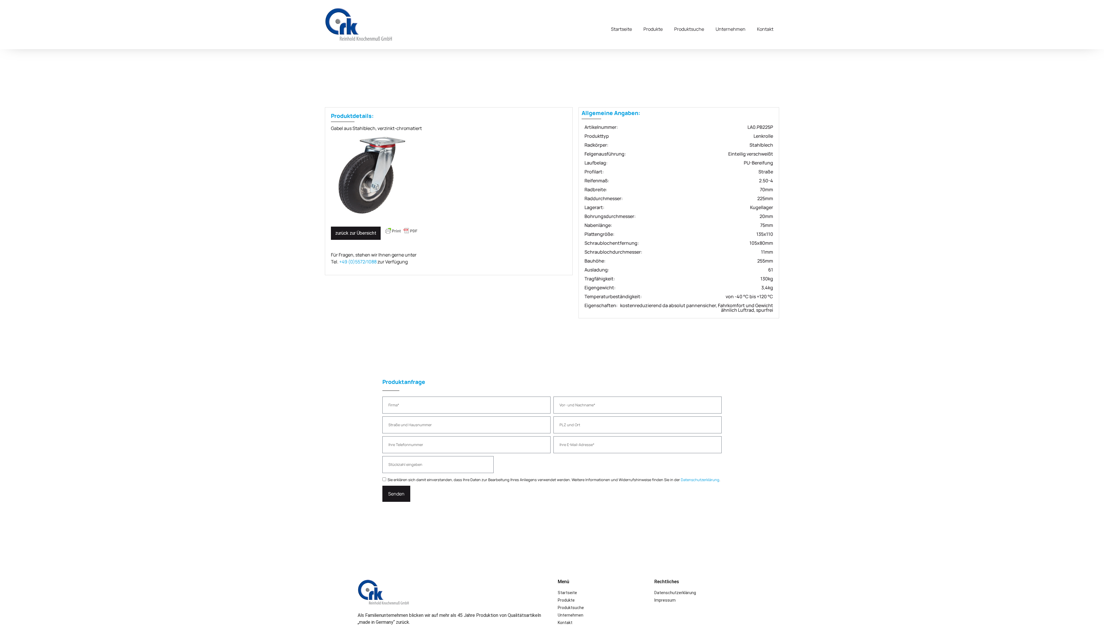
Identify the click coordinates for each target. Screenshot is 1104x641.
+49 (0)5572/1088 (358, 262)
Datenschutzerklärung (700, 479)
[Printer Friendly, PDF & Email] (401, 233)
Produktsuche (689, 29)
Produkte (653, 29)
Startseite (621, 29)
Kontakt (765, 29)
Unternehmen (730, 29)
